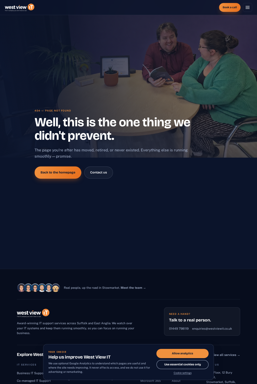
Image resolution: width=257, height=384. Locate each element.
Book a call (230, 7)
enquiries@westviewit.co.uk (212, 328)
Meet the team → (133, 287)
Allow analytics (182, 353)
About (176, 380)
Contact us (98, 172)
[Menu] (247, 7)
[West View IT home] (19, 7)
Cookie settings (183, 372)
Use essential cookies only (182, 364)
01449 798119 (179, 328)
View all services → (226, 355)
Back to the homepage (58, 172)
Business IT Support (31, 373)
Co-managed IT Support (34, 380)
